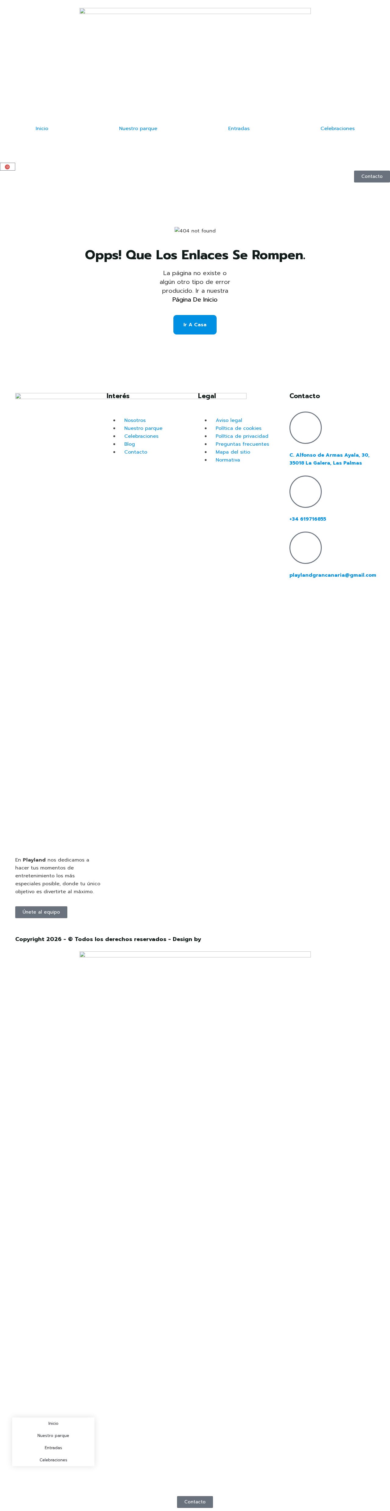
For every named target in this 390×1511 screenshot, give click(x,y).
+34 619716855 (307, 519)
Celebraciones (338, 128)
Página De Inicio (195, 299)
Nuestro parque (138, 128)
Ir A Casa (195, 324)
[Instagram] (297, 595)
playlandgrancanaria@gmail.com (332, 575)
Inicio (42, 128)
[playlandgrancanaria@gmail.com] (305, 548)
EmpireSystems (224, 939)
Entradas (239, 128)
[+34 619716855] (305, 492)
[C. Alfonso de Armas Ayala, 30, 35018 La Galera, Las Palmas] (305, 428)
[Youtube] (314, 595)
